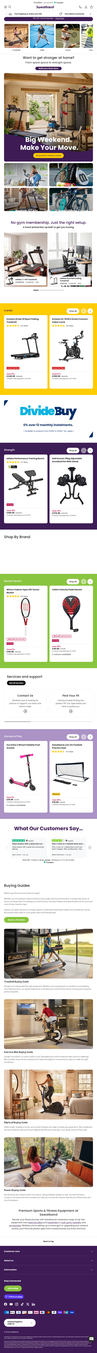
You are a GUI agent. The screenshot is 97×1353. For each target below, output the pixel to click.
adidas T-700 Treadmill (26, 279)
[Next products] (90, 311)
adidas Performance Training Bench (25, 458)
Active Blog (13, 1288)
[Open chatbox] (91, 1338)
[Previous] (7, 260)
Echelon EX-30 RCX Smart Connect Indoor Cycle (70, 321)
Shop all (73, 311)
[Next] (90, 260)
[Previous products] (84, 311)
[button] (91, 7)
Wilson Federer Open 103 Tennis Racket (23, 591)
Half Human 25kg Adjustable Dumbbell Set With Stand (67, 460)
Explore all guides (16, 920)
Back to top (48, 1241)
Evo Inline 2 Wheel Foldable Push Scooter (23, 746)
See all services (16, 683)
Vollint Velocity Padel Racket (67, 589)
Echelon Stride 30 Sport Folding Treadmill (23, 321)
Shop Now (60, 19)
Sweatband (14, 1332)
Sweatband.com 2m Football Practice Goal (67, 746)
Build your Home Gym (48, 68)
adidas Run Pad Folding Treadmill (70, 279)
